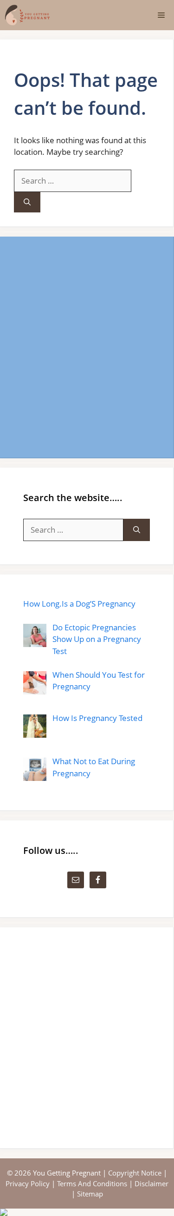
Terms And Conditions (92, 1183)
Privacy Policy (28, 1183)
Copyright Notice (134, 1172)
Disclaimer (151, 1183)
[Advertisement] (87, 347)
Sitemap (90, 1193)
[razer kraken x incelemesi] (87, 1212)
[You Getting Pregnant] (27, 15)
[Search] (27, 202)
